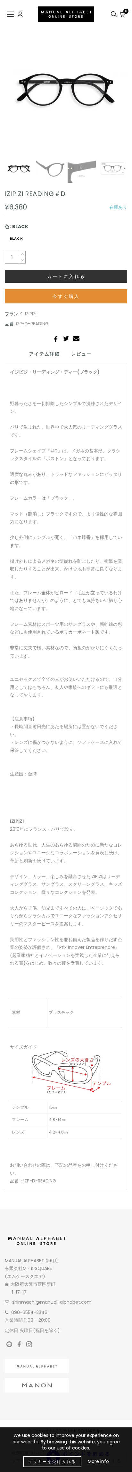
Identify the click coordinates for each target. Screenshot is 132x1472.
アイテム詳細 (44, 354)
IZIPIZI (31, 313)
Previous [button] (16, 93)
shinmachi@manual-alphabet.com (52, 1302)
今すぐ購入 (66, 296)
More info (98, 1461)
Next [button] (107, 93)
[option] (66, 89)
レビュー (81, 354)
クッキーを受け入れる (52, 1461)
